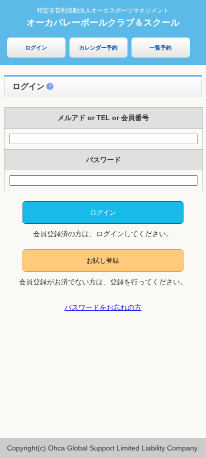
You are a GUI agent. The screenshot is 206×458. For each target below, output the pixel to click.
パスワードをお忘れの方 (103, 307)
